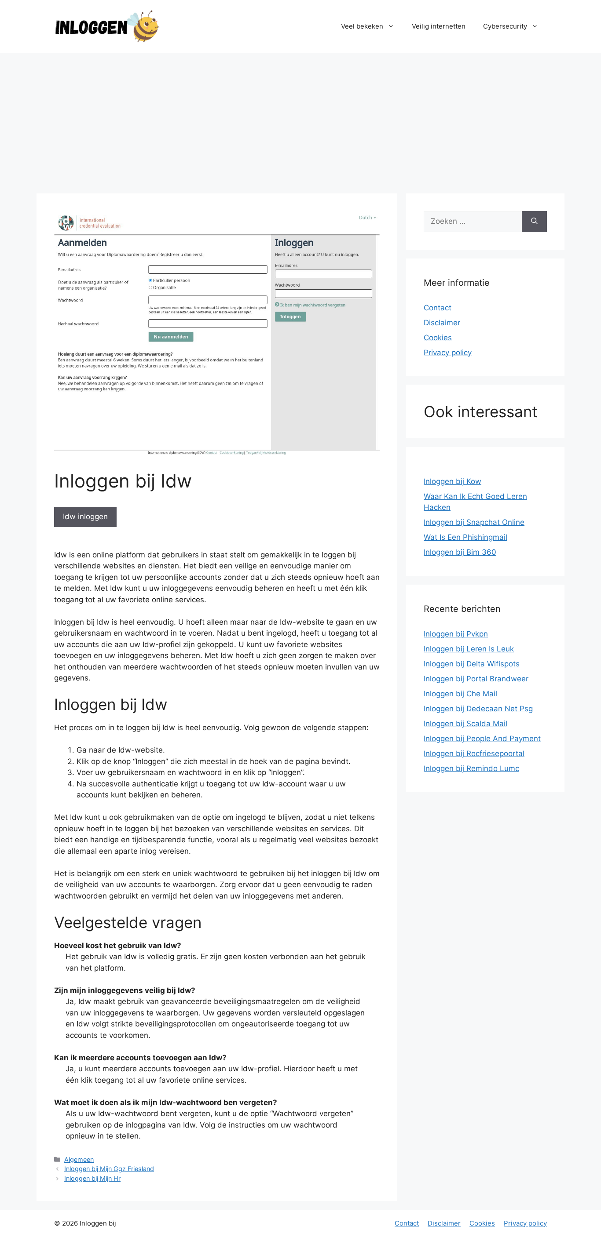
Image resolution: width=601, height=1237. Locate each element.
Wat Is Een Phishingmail (465, 537)
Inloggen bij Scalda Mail (465, 723)
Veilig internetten (438, 26)
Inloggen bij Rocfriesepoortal (474, 753)
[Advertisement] (300, 118)
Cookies (438, 337)
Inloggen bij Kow (452, 481)
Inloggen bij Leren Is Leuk (469, 648)
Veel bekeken (362, 26)
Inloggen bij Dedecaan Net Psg (478, 708)
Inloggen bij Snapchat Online (474, 522)
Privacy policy (448, 352)
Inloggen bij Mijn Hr (92, 1178)
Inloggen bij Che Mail (460, 693)
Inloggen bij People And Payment (482, 738)
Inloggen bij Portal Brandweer (476, 678)
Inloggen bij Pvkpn (456, 633)
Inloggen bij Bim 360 (460, 552)
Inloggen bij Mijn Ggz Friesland (109, 1168)
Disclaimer (442, 322)
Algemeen (79, 1159)
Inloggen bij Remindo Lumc (471, 768)
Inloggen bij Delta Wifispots (472, 663)
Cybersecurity (505, 26)
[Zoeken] (534, 221)
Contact (437, 307)
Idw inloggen (85, 516)
